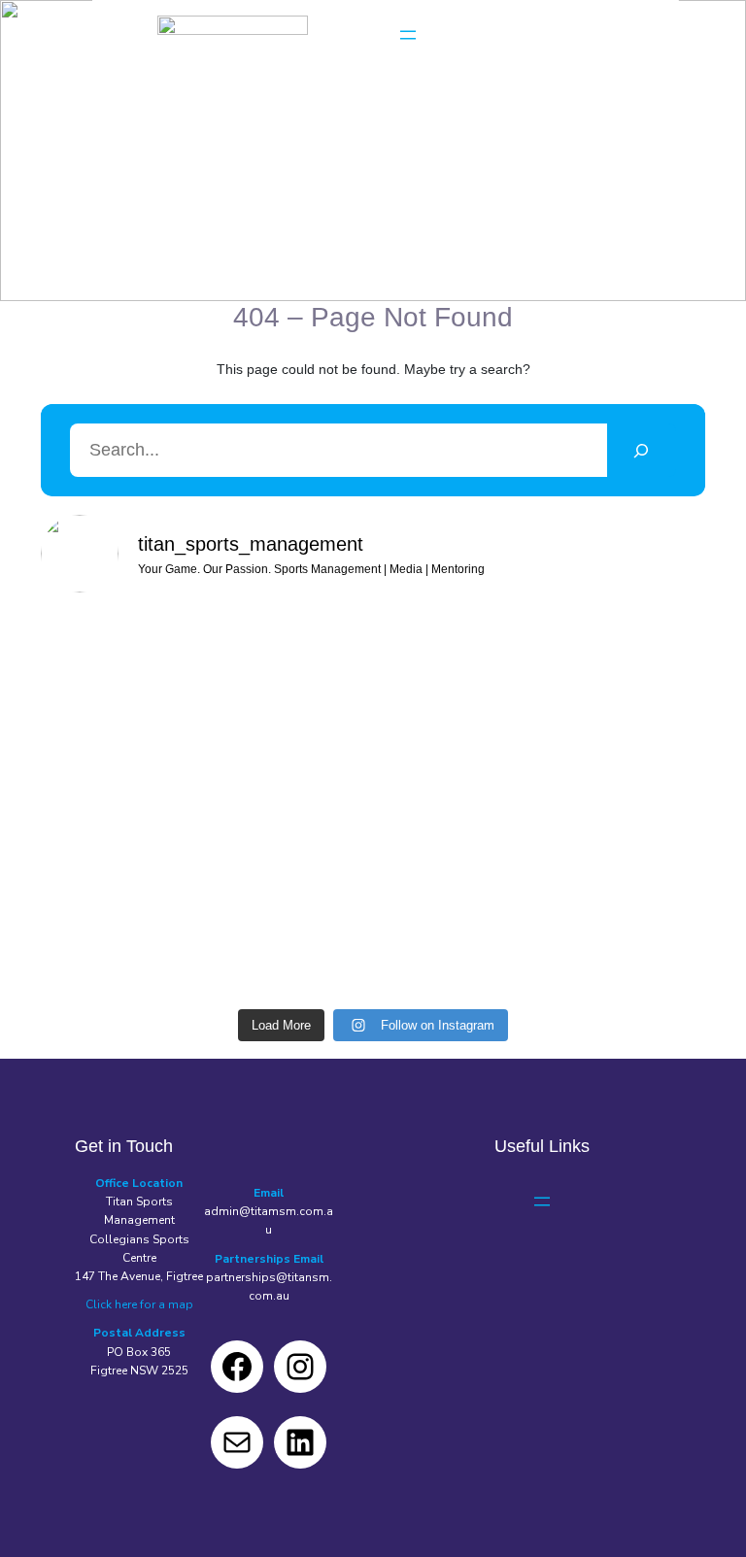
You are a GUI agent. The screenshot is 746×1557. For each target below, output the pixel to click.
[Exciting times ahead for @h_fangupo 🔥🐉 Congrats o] (148, 933)
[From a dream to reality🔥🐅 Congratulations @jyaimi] (372, 933)
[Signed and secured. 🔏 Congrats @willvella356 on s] (598, 792)
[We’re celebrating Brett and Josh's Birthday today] (148, 663)
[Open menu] (408, 35)
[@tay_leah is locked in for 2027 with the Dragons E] (598, 663)
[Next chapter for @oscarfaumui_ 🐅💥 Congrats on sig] (148, 804)
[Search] (641, 450)
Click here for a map (139, 1304)
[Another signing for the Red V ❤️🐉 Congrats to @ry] (372, 804)
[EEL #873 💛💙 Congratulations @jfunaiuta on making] (372, 675)
